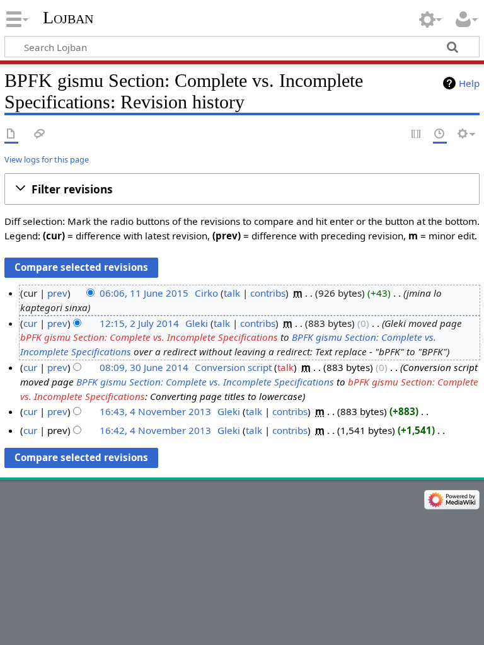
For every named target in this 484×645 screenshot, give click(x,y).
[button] (242, 189)
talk (232, 293)
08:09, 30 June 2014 (144, 367)
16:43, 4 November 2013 (155, 411)
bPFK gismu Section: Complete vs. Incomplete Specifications (149, 337)
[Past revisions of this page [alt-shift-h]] (440, 134)
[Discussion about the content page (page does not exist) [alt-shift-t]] (40, 134)
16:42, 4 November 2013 (155, 430)
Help (469, 83)
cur (30, 323)
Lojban (68, 17)
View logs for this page (46, 159)
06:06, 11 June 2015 (144, 293)
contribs (267, 293)
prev (57, 293)
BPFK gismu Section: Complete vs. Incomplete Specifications (205, 381)
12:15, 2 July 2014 (139, 323)
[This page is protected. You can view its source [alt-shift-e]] (417, 134)
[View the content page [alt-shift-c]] (11, 134)
